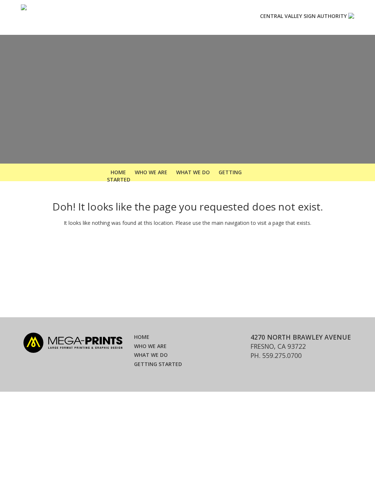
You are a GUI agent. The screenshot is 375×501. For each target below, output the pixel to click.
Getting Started (158, 364)
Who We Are (151, 172)
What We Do (193, 172)
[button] (273, 16)
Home (141, 336)
